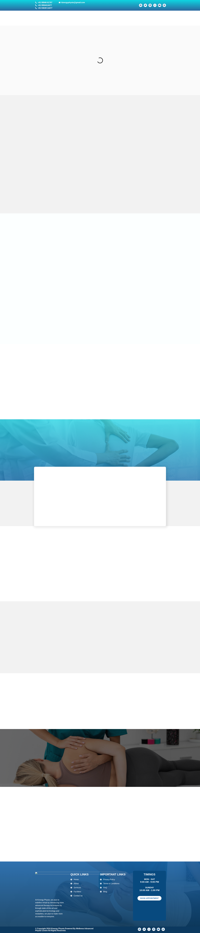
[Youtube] (159, 5)
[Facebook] (140, 5)
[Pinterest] (164, 5)
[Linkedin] (150, 5)
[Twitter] (145, 5)
